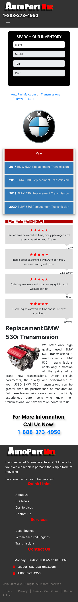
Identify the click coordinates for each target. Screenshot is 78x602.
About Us (21, 494)
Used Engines (24, 530)
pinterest (48, 479)
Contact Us (23, 514)
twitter (23, 479)
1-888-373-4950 (20, 15)
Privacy (23, 591)
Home (8, 591)
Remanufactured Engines (32, 537)
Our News (22, 501)
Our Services (24, 507)
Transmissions (25, 543)
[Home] (30, 6)
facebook (12, 479)
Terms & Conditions (45, 591)
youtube (35, 479)
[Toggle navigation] (8, 22)
